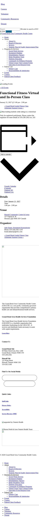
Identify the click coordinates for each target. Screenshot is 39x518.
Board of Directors (15, 469)
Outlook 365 (8, 190)
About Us (12, 467)
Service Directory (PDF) (9, 414)
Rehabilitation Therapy (16, 481)
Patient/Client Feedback (12, 502)
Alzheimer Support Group (14, 108)
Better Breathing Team (16, 483)
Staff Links (5, 401)
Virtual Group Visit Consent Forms (21, 488)
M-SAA (11, 471)
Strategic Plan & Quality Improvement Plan (23, 473)
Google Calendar (10, 186)
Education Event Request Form (19, 490)
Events (6, 498)
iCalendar (7, 188)
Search (8, 31)
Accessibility (6, 409)
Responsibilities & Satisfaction (19, 496)
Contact (7, 500)
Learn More (5, 333)
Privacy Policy (6, 405)
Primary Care (13, 494)
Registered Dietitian (15, 479)
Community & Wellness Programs (20, 486)
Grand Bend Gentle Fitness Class (16, 106)
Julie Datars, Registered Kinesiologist (17, 228)
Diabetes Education (15, 484)
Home (6, 463)
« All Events (4, 88)
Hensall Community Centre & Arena (16, 215)
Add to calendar (6, 154)
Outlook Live (9, 192)
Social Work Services (16, 477)
